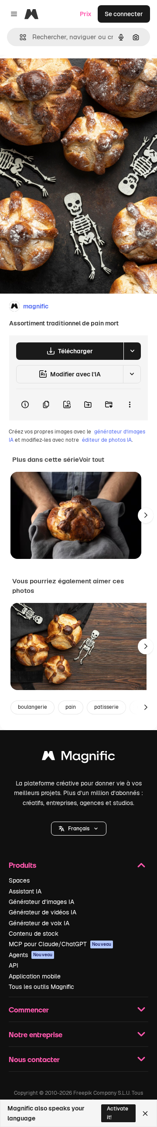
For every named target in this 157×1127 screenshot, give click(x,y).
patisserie (106, 707)
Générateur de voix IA (39, 923)
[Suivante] (146, 515)
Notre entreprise (35, 1034)
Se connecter (124, 14)
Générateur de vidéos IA (42, 912)
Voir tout (91, 460)
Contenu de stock (33, 933)
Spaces (19, 880)
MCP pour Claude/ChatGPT (60, 944)
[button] (78, 829)
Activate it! (117, 1112)
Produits (22, 865)
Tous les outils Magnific (41, 987)
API (13, 965)
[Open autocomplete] (19, 37)
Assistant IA (25, 891)
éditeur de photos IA (107, 440)
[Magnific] (78, 758)
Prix (86, 14)
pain (70, 707)
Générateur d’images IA (41, 902)
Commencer (29, 1009)
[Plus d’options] (129, 404)
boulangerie (32, 707)
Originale (58, 75)
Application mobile (35, 976)
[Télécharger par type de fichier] (132, 351)
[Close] (145, 1113)
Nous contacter (34, 1059)
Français (78, 828)
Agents (30, 955)
